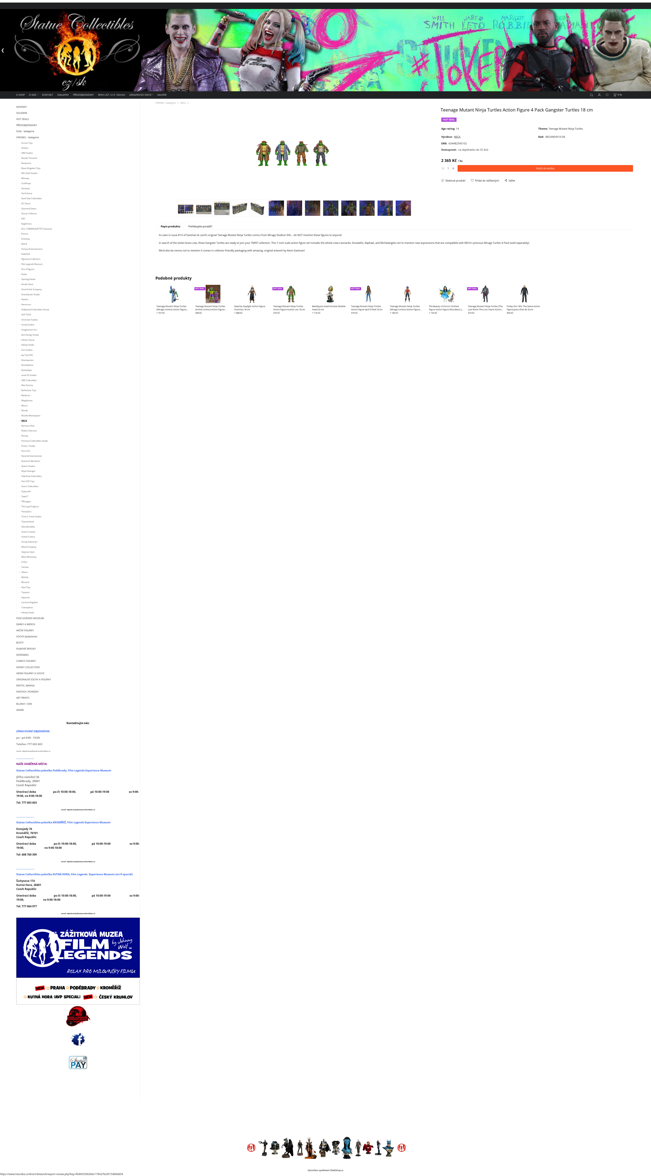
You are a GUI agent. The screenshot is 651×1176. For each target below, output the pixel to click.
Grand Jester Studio (30, 294)
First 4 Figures (28, 269)
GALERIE (162, 94)
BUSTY (20, 642)
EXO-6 (24, 243)
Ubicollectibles (28, 526)
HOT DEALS (22, 119)
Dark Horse (26, 193)
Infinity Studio (27, 344)
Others (24, 572)
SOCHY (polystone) (26, 636)
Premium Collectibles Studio (34, 440)
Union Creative (28, 531)
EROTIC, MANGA (25, 685)
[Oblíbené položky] (607, 95)
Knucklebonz (27, 365)
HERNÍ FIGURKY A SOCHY (30, 673)
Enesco (24, 233)
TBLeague (26, 501)
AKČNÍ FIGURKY (25, 630)
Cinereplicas (27, 607)
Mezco (24, 405)
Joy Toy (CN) (27, 354)
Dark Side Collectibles (31, 198)
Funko (24, 274)
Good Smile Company (31, 289)
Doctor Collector (29, 213)
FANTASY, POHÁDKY (27, 691)
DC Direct (26, 203)
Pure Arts (25, 450)
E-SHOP (20, 94)
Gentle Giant (27, 284)
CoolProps (26, 183)
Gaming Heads (28, 279)
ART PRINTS (22, 697)
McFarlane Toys (28, 390)
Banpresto (26, 163)
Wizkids (24, 577)
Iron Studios (27, 349)
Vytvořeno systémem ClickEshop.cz (325, 1170)
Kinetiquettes (27, 359)
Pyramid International (31, 455)
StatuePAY (63, 94)
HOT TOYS (26, 314)
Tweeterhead (27, 521)
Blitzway (25, 178)
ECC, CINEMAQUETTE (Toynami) (36, 228)
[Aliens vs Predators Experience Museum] (78, 1016)
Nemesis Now (27, 425)
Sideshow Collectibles (31, 476)
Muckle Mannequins (30, 415)
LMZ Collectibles (29, 380)
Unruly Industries (29, 541)
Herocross (26, 304)
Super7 (24, 496)
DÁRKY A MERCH (25, 624)
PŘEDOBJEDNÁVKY (83, 94)
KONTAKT (47, 94)
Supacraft (26, 491)
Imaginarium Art (29, 329)
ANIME (20, 709)
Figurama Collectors (30, 259)
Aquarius (25, 597)
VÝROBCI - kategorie (27, 137)
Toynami (25, 592)
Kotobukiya (26, 370)
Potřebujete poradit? (200, 226)
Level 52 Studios (29, 375)
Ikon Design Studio (30, 334)
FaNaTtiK (25, 253)
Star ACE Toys (28, 481)
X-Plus (24, 562)
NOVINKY (21, 106)
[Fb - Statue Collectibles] (78, 1039)
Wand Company (28, 546)
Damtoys (25, 188)
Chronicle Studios (29, 319)
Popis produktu (170, 226)
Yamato (25, 566)
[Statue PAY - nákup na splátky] (78, 1062)
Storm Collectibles (29, 486)
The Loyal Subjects (30, 506)
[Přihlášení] (599, 94)
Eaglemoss (26, 223)
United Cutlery (28, 536)
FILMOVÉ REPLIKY (26, 648)
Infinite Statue (28, 339)
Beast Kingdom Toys (31, 168)
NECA (24, 420)
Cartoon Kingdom (29, 602)
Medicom (25, 395)
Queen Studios (28, 465)
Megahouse (27, 400)
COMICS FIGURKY (26, 660)
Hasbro (24, 299)
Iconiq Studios (27, 324)
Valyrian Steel (27, 551)
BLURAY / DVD (24, 703)
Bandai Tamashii (29, 157)
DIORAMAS (22, 654)
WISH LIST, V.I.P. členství (111, 94)
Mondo (24, 410)
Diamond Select (28, 208)
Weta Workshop (28, 556)
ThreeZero (26, 511)
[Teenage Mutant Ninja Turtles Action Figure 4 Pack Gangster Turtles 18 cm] (294, 153)
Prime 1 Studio (28, 445)
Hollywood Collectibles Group (35, 309)
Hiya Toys (26, 587)
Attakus (24, 147)
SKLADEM (21, 113)
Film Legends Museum (32, 263)
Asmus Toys (27, 142)
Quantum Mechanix (30, 460)
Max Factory (27, 385)
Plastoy (24, 435)
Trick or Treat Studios (31, 516)
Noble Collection (29, 430)
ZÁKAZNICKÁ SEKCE (140, 94)
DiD (23, 218)
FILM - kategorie (25, 131)
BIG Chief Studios (29, 173)
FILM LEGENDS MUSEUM (30, 618)
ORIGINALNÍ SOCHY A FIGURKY (33, 679)
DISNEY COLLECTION (28, 667)
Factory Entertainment (31, 248)
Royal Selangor (28, 471)
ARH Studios (27, 152)
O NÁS (32, 94)
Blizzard (25, 582)
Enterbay (25, 238)
